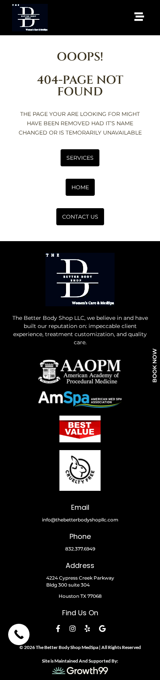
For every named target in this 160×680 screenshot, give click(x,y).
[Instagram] (72, 628)
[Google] (102, 628)
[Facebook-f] (57, 628)
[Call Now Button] (19, 634)
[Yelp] (87, 628)
